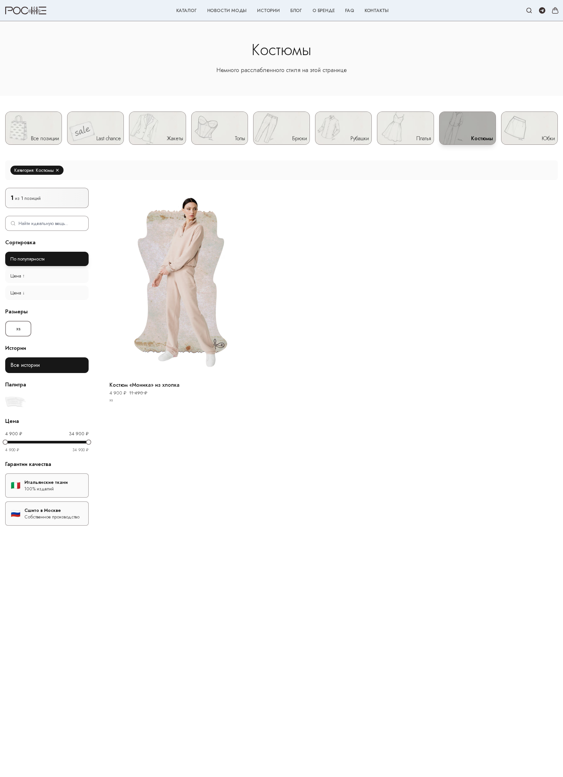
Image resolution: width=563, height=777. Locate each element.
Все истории (25, 365)
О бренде (323, 10)
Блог (296, 10)
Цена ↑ (17, 276)
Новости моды (227, 10)
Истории (268, 10)
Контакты (377, 10)
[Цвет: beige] (15, 402)
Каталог (186, 10)
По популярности (27, 259)
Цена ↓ (17, 293)
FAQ (349, 10)
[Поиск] (529, 10)
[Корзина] (555, 10)
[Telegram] (542, 10)
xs (18, 328)
